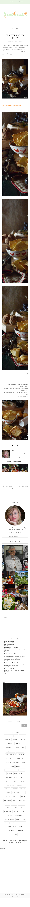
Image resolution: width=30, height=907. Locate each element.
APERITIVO (15, 739)
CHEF (23, 747)
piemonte (14, 804)
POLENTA (21, 804)
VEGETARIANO (11, 830)
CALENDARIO (8, 747)
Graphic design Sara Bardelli (18, 841)
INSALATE (19, 785)
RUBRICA (16, 811)
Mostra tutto (25, 674)
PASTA (23, 796)
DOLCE (12, 766)
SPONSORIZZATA (9, 819)
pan (24, 792)
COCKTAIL (20, 751)
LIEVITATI (15, 789)
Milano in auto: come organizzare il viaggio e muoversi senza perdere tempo (14, 664)
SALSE (23, 811)
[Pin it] (17, 445)
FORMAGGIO (8, 777)
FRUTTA (23, 777)
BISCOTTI (18, 743)
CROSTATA (8, 762)
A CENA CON (8, 736)
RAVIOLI (15, 808)
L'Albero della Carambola (11, 662)
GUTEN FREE (10, 785)
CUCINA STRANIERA (19, 762)
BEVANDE (11, 743)
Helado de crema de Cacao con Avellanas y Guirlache (14, 670)
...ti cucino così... (17, 894)
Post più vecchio (23, 486)
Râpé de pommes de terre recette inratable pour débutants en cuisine (14, 643)
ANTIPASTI (7, 739)
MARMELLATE (16, 792)
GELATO (8, 781)
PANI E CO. (16, 796)
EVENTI (9, 774)
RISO (21, 808)
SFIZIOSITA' (19, 815)
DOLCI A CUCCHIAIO (11, 770)
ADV (15, 736)
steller (17, 819)
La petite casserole (9, 641)
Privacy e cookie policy (9, 840)
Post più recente (7, 486)
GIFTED (15, 781)
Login (19, 840)
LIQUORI (7, 792)
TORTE (7, 823)
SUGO (23, 819)
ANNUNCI (22, 736)
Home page (15, 488)
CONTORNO (9, 758)
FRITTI (16, 777)
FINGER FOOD (18, 774)
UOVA (20, 826)
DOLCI (18, 766)
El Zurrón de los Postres (10, 669)
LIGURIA (22, 789)
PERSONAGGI (21, 800)
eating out (21, 770)
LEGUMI (7, 789)
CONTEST (21, 755)
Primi (8, 808)
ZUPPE (15, 834)
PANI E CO (7, 796)
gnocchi (22, 781)
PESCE (7, 804)
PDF (14, 800)
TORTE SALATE (12, 826)
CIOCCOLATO (10, 751)
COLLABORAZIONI (11, 755)
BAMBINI (23, 739)
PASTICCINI (7, 800)
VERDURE (20, 830)
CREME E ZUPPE (19, 758)
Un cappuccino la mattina (11, 647)
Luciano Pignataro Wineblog (12, 653)
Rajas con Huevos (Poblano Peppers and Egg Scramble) (14, 649)
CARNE (17, 747)
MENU (16, 28)
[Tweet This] (12, 445)
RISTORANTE (8, 811)
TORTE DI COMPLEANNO (18, 823)
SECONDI (10, 815)
